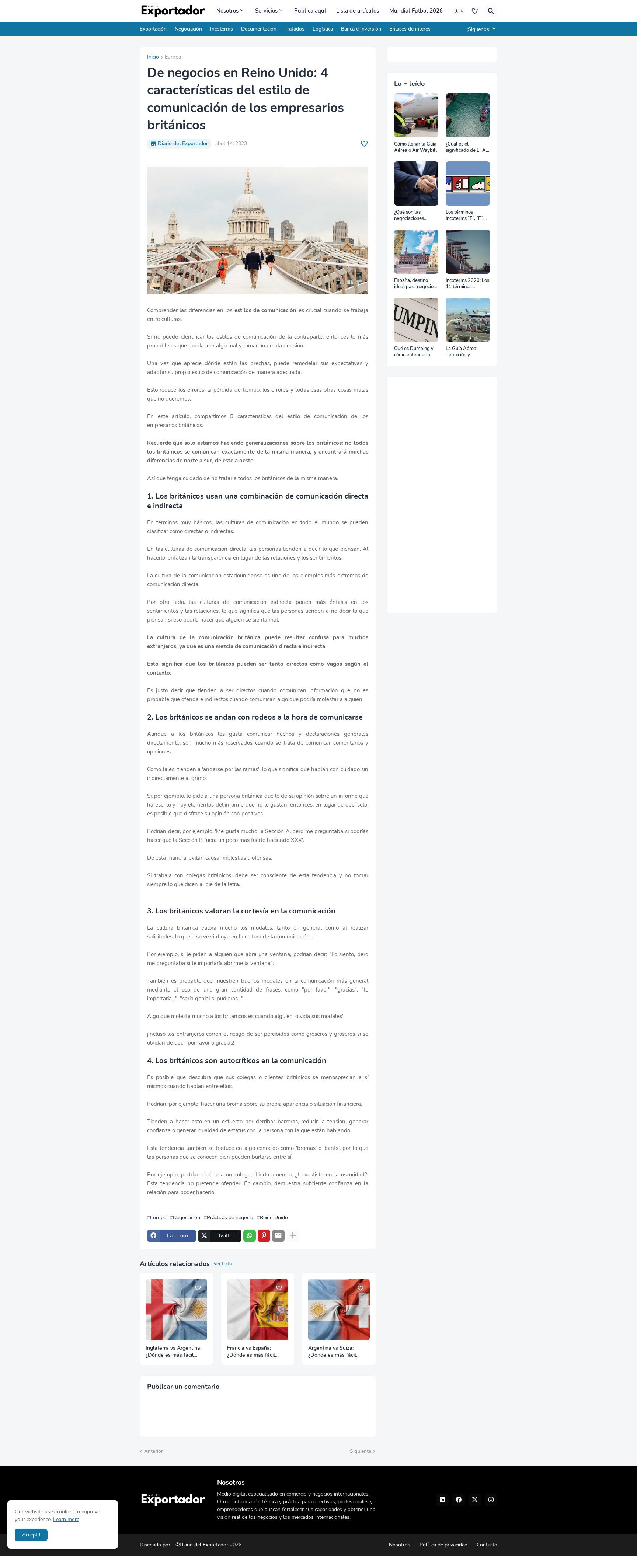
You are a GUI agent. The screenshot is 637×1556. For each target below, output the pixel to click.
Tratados (294, 28)
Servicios (266, 10)
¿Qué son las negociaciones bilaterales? (409, 215)
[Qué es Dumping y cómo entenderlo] (416, 320)
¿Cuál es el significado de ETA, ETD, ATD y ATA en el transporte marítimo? (467, 147)
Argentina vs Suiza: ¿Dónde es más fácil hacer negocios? (332, 1352)
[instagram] (491, 1500)
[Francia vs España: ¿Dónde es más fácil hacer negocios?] (258, 1309)
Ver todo (222, 1263)
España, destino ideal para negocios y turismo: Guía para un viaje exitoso (415, 283)
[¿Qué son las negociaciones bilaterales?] (416, 183)
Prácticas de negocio (230, 1217)
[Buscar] (491, 11)
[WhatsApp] (249, 1236)
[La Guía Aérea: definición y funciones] (468, 320)
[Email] (278, 1236)
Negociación (188, 28)
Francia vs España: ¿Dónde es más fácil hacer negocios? (251, 1352)
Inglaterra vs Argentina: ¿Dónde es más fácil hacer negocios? (173, 1352)
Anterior (153, 1451)
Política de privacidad (443, 1544)
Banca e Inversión (361, 28)
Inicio (153, 57)
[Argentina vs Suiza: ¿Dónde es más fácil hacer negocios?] (339, 1309)
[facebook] (458, 1500)
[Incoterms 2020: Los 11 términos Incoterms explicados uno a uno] (468, 252)
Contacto (487, 1544)
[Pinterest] (264, 1236)
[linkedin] (442, 1500)
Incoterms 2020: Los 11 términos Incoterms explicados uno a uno (467, 283)
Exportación (153, 28)
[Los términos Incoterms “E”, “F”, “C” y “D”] (468, 183)
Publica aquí (310, 10)
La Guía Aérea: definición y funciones (461, 352)
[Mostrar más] (292, 1236)
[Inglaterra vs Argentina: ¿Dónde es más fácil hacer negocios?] (176, 1309)
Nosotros (227, 10)
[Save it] (364, 144)
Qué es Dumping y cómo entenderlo (414, 352)
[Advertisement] (442, 494)
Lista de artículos (357, 10)
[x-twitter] (475, 1500)
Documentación (258, 28)
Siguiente (360, 1451)
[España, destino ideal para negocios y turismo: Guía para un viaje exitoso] (416, 252)
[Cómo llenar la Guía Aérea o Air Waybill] (416, 115)
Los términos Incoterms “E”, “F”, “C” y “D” (464, 215)
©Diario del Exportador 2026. (209, 1544)
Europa (173, 57)
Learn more (66, 1519)
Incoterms (221, 28)
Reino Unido (274, 1217)
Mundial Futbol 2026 (416, 10)
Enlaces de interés (410, 28)
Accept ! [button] (31, 1534)
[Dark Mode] (459, 11)
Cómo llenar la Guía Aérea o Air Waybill (415, 147)
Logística (323, 28)
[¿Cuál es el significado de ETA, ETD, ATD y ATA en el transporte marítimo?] (468, 115)
